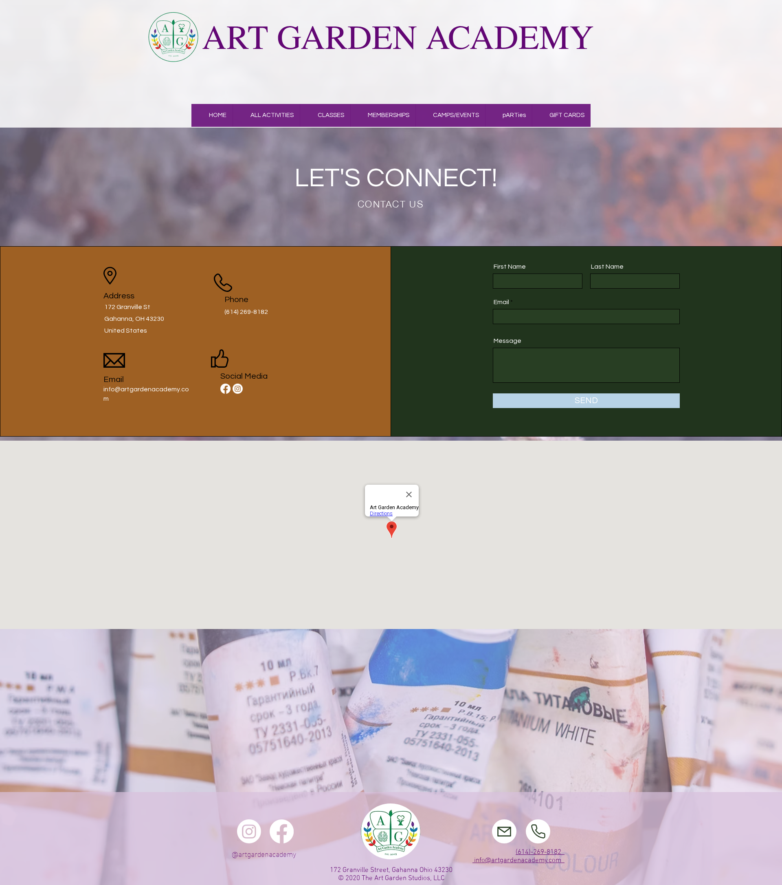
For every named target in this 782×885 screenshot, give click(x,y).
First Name (510, 266)
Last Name (607, 266)
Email (501, 302)
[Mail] (504, 831)
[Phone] (538, 831)
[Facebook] (225, 389)
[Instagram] (238, 389)
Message (507, 341)
